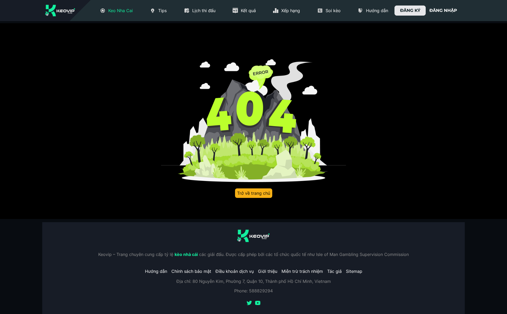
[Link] (60, 10)
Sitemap (354, 271)
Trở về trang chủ (253, 193)
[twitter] (249, 303)
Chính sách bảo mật (191, 271)
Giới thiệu (267, 271)
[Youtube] (258, 303)
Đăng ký (410, 10)
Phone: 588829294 (253, 290)
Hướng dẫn (156, 271)
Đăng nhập (443, 10)
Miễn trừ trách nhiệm (302, 271)
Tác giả (334, 271)
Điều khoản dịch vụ (234, 271)
